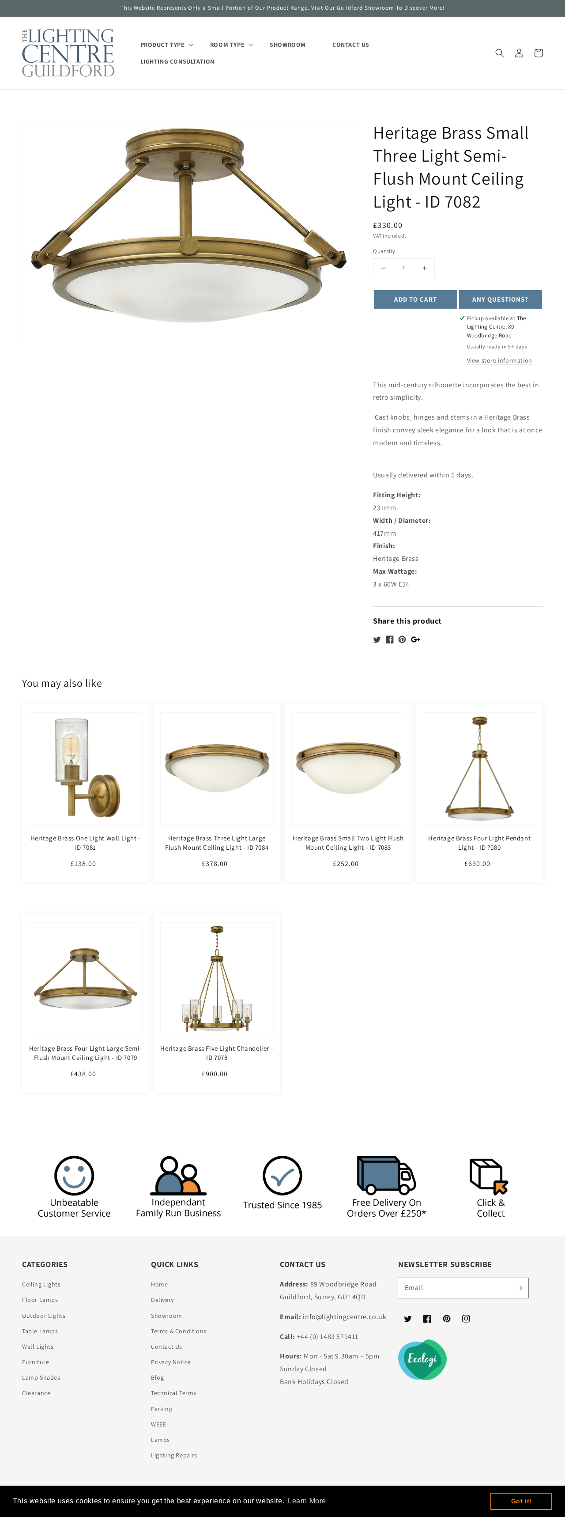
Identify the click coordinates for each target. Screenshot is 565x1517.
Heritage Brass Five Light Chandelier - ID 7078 (216, 1053)
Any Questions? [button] (500, 299)
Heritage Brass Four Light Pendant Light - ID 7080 (479, 842)
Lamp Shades (41, 1377)
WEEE (158, 1424)
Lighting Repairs (174, 1455)
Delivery (162, 1300)
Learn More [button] (307, 1501)
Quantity (384, 251)
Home (159, 1284)
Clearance (36, 1393)
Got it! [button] (521, 1501)
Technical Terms (173, 1393)
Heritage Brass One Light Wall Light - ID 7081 (85, 842)
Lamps (160, 1440)
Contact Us (166, 1347)
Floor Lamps (40, 1300)
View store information (499, 360)
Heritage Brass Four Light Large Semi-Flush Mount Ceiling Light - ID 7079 (85, 1053)
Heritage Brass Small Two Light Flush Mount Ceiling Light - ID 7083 (348, 842)
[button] (499, 53)
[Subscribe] (518, 1288)
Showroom (166, 1316)
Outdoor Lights (43, 1316)
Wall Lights (38, 1347)
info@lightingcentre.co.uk (344, 1316)
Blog (157, 1377)
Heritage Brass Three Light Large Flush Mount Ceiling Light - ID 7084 (216, 842)
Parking (161, 1409)
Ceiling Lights (41, 1284)
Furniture (35, 1362)
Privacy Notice (171, 1362)
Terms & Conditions (179, 1331)
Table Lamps (40, 1331)
